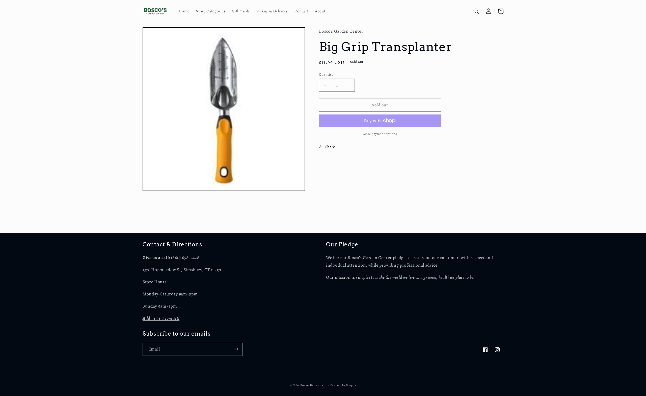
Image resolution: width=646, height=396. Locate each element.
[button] (476, 11)
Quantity (326, 74)
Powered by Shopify (343, 385)
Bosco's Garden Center (314, 385)
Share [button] (330, 146)
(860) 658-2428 (185, 257)
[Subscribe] (236, 349)
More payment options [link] (380, 134)
